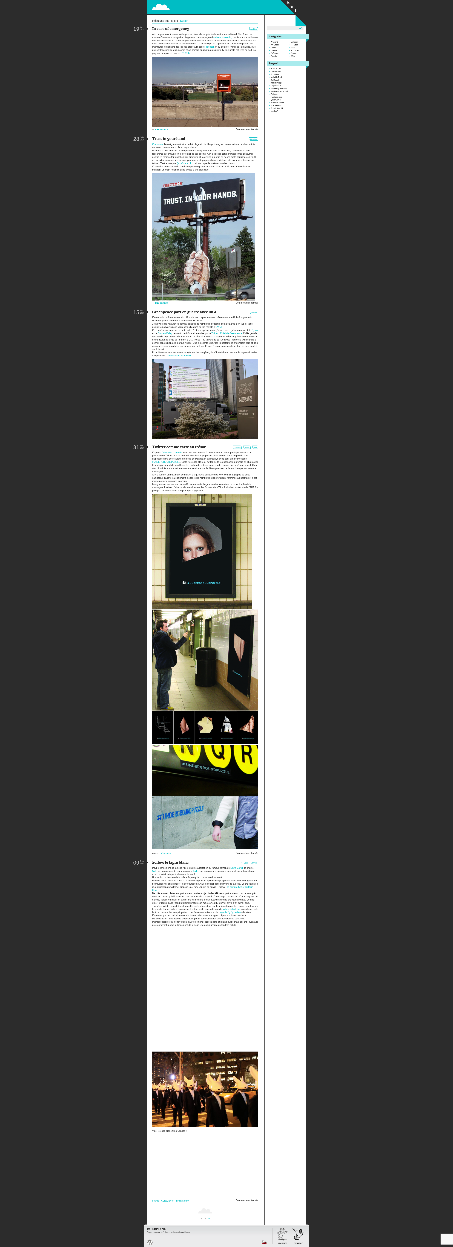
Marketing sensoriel (279, 91)
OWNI (219, 327)
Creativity (166, 853)
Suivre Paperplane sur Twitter (292, 6)
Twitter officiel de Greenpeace (226, 333)
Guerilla (254, 312)
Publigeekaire (276, 97)
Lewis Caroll (236, 868)
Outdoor (253, 139)
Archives (282, 1243)
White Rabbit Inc (231, 909)
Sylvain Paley (165, 333)
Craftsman (157, 144)
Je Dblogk (275, 80)
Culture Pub (276, 71)
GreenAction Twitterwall (179, 355)
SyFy (155, 871)
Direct (273, 48)
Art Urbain (275, 45)
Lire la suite (161, 130)
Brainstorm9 (182, 1200)
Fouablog (275, 74)
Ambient (253, 29)
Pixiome (274, 94)
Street (247, 447)
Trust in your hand (168, 139)
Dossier (274, 50)
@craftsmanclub (184, 163)
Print (293, 48)
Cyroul (255, 330)
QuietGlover (167, 1200)
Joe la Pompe (276, 83)
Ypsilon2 (274, 111)
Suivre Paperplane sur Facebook (295, 10)
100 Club (185, 53)
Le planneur (276, 86)
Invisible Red (276, 77)
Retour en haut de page (264, 1242)
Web (255, 447)
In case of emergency (170, 29)
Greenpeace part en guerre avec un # (184, 312)
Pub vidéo (295, 50)
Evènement (275, 53)
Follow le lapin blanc (170, 863)
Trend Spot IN (277, 108)
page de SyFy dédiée (230, 912)
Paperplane (183, 7)
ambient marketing (222, 37)
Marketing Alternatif (279, 88)
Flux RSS (288, 3)
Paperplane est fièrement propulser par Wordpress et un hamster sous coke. (150, 1242)
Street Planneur (277, 103)
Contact (298, 1243)
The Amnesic (276, 105)
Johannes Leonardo (172, 452)
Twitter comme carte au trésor (179, 447)
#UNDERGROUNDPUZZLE (166, 462)
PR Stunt (244, 863)
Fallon (196, 871)
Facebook (209, 46)
